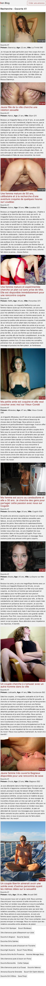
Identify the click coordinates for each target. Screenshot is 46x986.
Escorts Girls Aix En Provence (12, 954)
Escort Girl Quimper (8, 928)
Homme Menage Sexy (35, 954)
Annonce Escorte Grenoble (11, 972)
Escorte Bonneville (8, 963)
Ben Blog (4, 3)
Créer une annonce (37, 3)
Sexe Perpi (22, 976)
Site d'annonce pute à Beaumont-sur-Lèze (17, 932)
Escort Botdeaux (24, 928)
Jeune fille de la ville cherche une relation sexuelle (19, 108)
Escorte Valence (34, 967)
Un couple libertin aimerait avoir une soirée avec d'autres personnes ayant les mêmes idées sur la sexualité (21, 886)
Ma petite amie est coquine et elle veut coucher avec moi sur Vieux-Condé (22, 403)
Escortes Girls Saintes (9, 941)
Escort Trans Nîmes (25, 950)
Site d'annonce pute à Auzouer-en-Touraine (18, 946)
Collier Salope (23, 963)
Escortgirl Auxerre (8, 950)
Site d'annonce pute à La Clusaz (13, 967)
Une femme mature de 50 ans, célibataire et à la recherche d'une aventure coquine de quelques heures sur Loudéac (21, 197)
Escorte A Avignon (8, 937)
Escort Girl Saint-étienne (34, 972)
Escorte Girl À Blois (8, 976)
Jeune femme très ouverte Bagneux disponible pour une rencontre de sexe (22, 774)
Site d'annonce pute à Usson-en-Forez (16, 959)
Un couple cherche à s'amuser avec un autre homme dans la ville (22, 685)
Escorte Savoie (23, 937)
